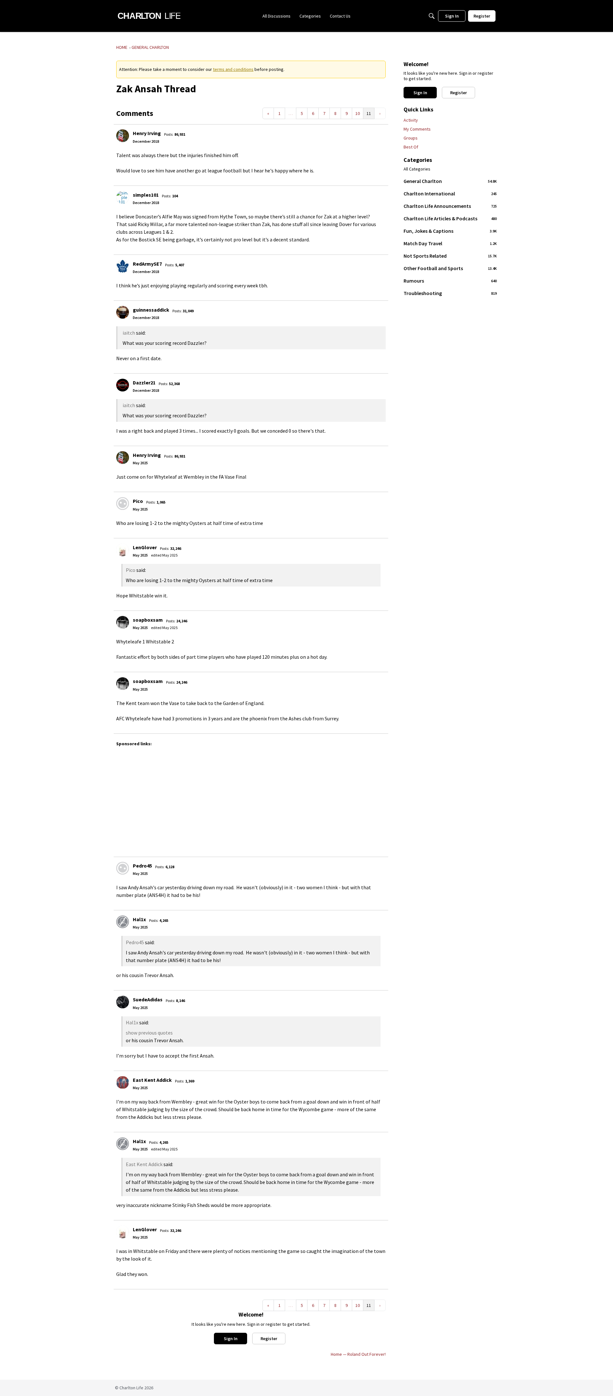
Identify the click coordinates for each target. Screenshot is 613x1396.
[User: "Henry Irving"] (122, 135)
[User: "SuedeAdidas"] (122, 1002)
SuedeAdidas (148, 999)
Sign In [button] (231, 1338)
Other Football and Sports (450, 268)
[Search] (431, 16)
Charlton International (450, 193)
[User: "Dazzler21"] (122, 385)
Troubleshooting (450, 293)
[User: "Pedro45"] (122, 868)
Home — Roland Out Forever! (358, 1354)
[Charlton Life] (148, 16)
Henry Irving (147, 133)
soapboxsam (148, 620)
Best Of (411, 147)
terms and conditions (233, 69)
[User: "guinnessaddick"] (122, 312)
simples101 (146, 195)
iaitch (129, 333)
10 (357, 113)
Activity (411, 120)
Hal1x (139, 919)
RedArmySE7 (147, 264)
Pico (138, 501)
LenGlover (145, 547)
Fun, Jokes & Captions (450, 231)
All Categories (417, 169)
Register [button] (269, 1338)
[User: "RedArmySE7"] (122, 266)
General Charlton (450, 181)
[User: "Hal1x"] (122, 921)
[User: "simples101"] (122, 197)
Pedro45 (142, 865)
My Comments (417, 129)
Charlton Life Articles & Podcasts (450, 218)
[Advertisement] (307, 798)
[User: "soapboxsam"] (122, 622)
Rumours (450, 280)
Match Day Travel (450, 243)
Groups (411, 138)
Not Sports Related (450, 256)
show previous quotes (149, 1032)
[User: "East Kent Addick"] (122, 1082)
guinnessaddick (151, 310)
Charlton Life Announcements (450, 206)
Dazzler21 (144, 382)
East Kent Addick (152, 1080)
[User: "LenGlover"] (122, 549)
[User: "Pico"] (122, 503)
